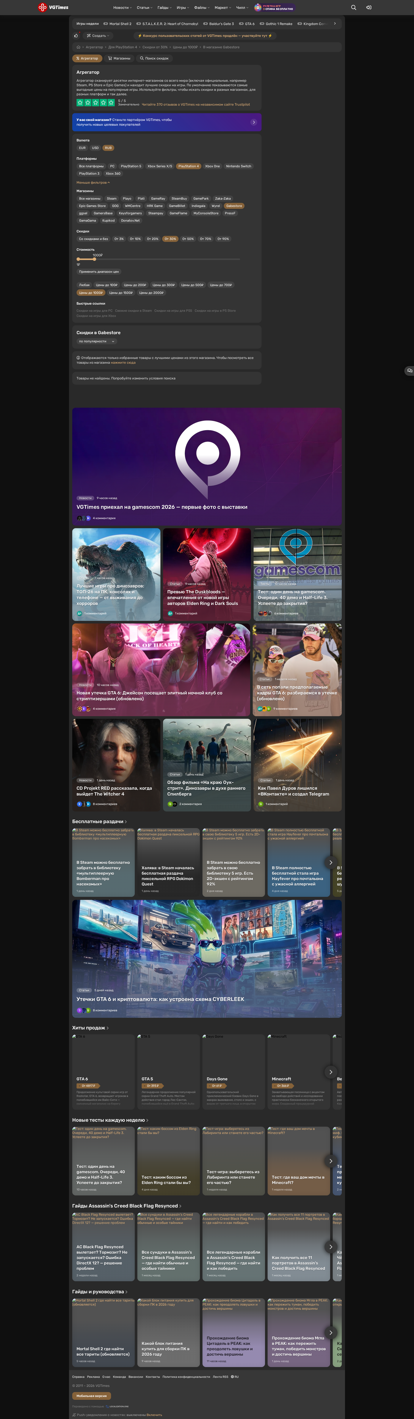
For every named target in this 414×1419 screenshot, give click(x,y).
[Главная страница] (52, 7)
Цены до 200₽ (135, 285)
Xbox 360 (113, 173)
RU (236, 1377)
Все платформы (91, 166)
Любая (84, 285)
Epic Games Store (92, 206)
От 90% (223, 239)
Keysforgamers (130, 213)
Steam (111, 198)
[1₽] (78, 259)
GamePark (201, 198)
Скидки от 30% (155, 47)
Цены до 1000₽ (185, 47)
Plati (141, 198)
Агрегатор (94, 47)
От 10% (135, 239)
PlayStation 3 (89, 173)
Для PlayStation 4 (122, 47)
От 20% (152, 239)
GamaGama (87, 220)
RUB (108, 148)
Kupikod (108, 220)
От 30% (170, 239)
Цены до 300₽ (164, 285)
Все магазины (89, 198)
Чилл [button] (240, 7)
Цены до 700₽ (221, 285)
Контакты (153, 1377)
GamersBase (103, 213)
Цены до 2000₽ (151, 293)
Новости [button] (121, 7)
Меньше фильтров (92, 182)
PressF (230, 213)
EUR (82, 148)
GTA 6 (250, 24)
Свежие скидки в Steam (133, 311)
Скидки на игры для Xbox (96, 316)
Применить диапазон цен (99, 272)
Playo (127, 198)
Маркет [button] (221, 7)
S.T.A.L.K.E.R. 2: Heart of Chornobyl (170, 24)
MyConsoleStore (206, 213)
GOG (115, 206)
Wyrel (216, 206)
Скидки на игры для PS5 (173, 311)
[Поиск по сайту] (353, 7)
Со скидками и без (93, 239)
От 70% (205, 239)
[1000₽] (94, 259)
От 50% (188, 239)
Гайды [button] (163, 7)
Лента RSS (220, 1377)
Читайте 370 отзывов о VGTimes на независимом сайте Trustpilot (196, 104)
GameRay (158, 198)
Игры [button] (181, 7)
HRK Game (155, 206)
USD (95, 148)
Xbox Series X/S (160, 166)
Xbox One (212, 166)
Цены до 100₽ (107, 285)
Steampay (155, 213)
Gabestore (234, 206)
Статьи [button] (143, 7)
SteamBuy (179, 198)
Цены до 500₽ (192, 285)
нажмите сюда (123, 362)
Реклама (93, 1377)
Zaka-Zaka (223, 198)
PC (112, 166)
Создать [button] (99, 36)
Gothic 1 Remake (279, 24)
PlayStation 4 (189, 166)
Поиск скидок (157, 58)
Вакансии (136, 1377)
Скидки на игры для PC (95, 311)
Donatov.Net (130, 220)
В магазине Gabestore (221, 47)
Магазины (122, 58)
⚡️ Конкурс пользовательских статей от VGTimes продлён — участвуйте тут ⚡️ (205, 36)
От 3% (119, 239)
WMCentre (132, 206)
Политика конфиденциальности (186, 1377)
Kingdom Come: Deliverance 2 (328, 24)
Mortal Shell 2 (120, 24)
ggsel (83, 213)
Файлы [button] (200, 7)
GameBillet (177, 206)
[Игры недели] (335, 23)
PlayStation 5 (131, 166)
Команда (119, 1377)
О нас (106, 1377)
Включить (154, 1415)
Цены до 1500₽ (121, 293)
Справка (78, 1377)
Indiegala (198, 206)
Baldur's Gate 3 (221, 24)
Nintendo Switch (238, 166)
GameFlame (178, 213)
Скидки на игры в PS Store (215, 311)
